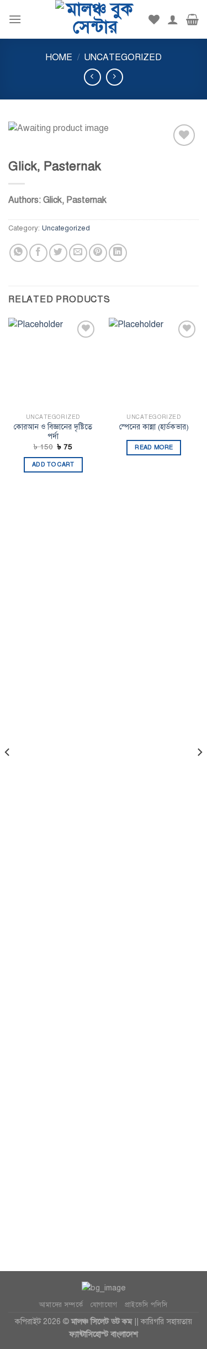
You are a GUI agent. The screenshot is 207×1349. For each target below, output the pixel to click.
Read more (154, 447)
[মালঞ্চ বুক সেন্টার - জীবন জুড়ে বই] (95, 19)
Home (58, 57)
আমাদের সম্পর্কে (61, 1304)
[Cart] (192, 19)
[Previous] (7, 774)
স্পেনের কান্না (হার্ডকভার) (154, 427)
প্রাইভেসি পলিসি (146, 1304)
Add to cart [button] (53, 464)
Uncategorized (123, 57)
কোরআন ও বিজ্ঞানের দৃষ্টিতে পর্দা (53, 432)
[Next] (199, 774)
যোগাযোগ (104, 1304)
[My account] (172, 19)
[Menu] (15, 19)
